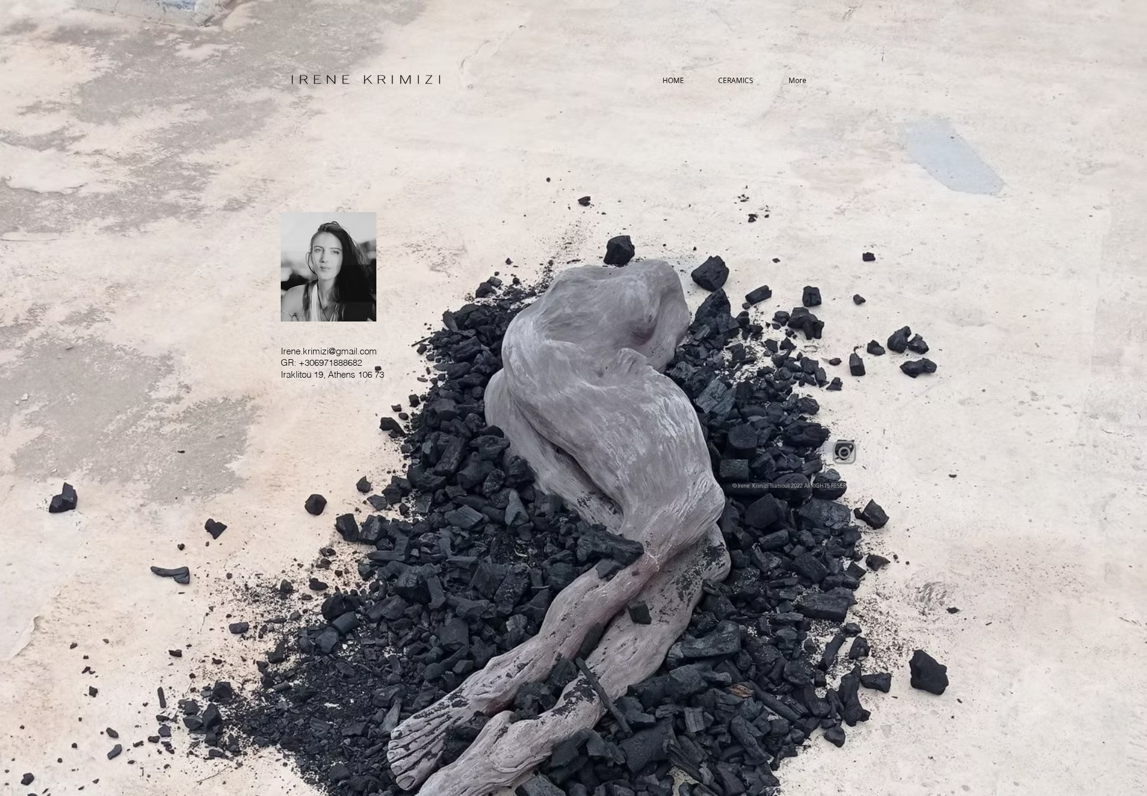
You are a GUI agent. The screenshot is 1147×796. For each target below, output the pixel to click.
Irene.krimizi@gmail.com (329, 351)
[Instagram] (844, 453)
